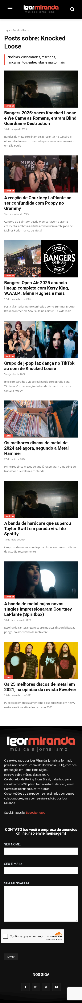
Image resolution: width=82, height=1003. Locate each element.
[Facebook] (25, 987)
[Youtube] (56, 987)
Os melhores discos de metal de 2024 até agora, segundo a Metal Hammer (36, 448)
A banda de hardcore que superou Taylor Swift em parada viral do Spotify (37, 528)
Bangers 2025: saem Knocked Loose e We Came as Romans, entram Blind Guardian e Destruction (40, 118)
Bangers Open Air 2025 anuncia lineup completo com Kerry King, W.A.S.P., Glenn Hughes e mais (36, 288)
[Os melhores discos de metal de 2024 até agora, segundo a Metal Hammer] (41, 419)
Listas (8, 435)
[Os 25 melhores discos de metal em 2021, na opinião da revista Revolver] (41, 660)
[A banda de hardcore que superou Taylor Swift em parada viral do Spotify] (41, 499)
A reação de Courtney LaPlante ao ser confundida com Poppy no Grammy (37, 203)
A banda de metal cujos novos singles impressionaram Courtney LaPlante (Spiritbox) (38, 609)
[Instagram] (36, 987)
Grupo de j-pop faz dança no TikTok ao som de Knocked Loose (39, 366)
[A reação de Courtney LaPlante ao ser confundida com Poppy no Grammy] (41, 174)
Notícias (9, 105)
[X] (46, 987)
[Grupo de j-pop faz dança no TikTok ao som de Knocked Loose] (41, 339)
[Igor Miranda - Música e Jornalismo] (41, 9)
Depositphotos (35, 812)
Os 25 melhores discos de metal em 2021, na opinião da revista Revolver (40, 687)
